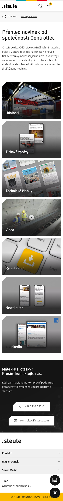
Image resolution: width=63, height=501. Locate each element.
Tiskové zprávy (17, 151)
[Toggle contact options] (55, 480)
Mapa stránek (10, 461)
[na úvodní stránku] (9, 6)
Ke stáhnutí (14, 268)
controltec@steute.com (34, 420)
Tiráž (5, 481)
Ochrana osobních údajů (16, 486)
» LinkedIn (14, 346)
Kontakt (7, 453)
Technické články (19, 190)
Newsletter (14, 307)
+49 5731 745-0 (34, 406)
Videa (10, 229)
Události (12, 112)
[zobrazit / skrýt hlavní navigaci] (40, 5)
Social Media (9, 470)
